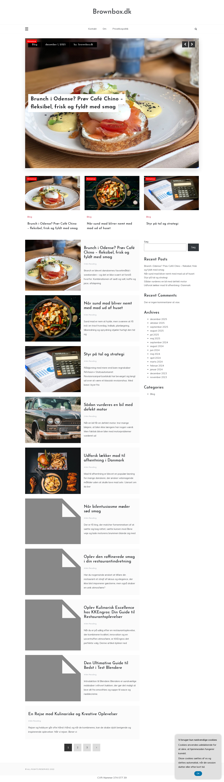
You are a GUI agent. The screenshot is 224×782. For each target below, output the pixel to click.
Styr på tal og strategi (162, 207)
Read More (186, 103)
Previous (185, 44)
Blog (34, 44)
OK (198, 773)
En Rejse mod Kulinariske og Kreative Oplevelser (72, 698)
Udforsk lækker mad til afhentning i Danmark (167, 269)
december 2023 (158, 357)
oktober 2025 (157, 306)
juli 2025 (154, 318)
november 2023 (158, 360)
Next (192, 44)
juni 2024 (155, 333)
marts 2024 (156, 345)
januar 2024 (156, 353)
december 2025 (158, 302)
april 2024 (155, 341)
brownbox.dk (85, 44)
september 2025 (159, 310)
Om (104, 28)
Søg (146, 225)
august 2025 (157, 314)
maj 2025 (155, 322)
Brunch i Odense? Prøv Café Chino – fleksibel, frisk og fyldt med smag (109, 236)
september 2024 (159, 326)
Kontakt (92, 28)
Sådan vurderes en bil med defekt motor (165, 265)
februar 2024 (157, 349)
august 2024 (157, 329)
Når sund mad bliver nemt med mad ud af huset (81, 103)
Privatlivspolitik (120, 28)
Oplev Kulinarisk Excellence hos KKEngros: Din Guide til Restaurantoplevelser (109, 596)
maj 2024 (155, 337)
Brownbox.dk (112, 12)
